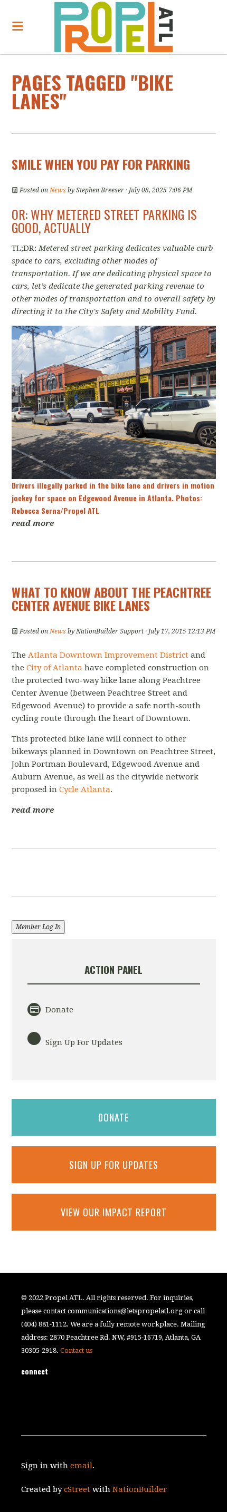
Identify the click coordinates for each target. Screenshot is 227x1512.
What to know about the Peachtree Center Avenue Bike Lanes (111, 598)
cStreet (77, 1489)
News (58, 190)
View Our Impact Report (114, 1212)
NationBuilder (139, 1489)
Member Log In (38, 927)
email (81, 1465)
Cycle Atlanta (84, 789)
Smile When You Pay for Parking (101, 163)
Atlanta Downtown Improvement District (109, 655)
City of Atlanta (54, 667)
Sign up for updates (113, 1165)
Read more (33, 523)
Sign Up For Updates (82, 1042)
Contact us (76, 1350)
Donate (58, 1009)
